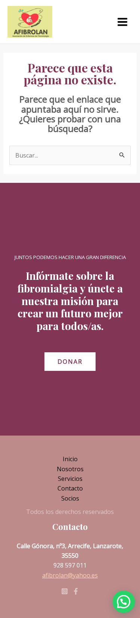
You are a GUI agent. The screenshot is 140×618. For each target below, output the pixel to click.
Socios (70, 498)
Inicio (70, 459)
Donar (70, 361)
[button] (123, 602)
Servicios (70, 479)
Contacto (70, 488)
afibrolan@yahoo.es (70, 575)
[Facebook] (75, 591)
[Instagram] (64, 591)
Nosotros (70, 469)
